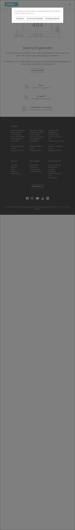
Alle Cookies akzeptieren (52, 19)
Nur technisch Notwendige (35, 19)
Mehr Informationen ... (28, 13)
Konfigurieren (20, 19)
